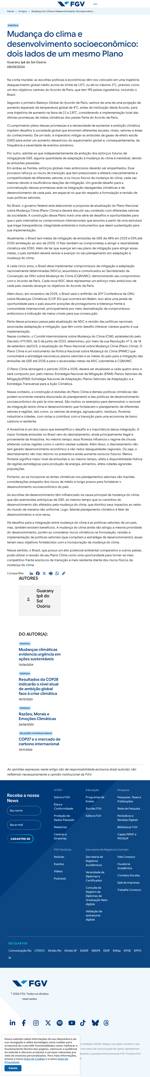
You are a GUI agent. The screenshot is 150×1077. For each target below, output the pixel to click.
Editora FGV (93, 816)
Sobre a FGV (62, 797)
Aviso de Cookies (34, 1059)
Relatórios (60, 827)
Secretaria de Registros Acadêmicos (94, 861)
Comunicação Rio (20, 950)
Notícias (59, 857)
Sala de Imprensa (128, 882)
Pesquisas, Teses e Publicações (129, 799)
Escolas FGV (94, 808)
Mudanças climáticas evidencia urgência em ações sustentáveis (40, 654)
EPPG (137, 950)
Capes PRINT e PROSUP (126, 836)
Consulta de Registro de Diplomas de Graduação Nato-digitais (97, 896)
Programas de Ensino (95, 799)
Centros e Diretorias (60, 836)
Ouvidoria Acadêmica (124, 866)
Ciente (13, 1068)
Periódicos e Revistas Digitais (127, 818)
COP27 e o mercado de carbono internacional (40, 741)
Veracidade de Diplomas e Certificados (95, 876)
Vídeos (58, 871)
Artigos (22, 11)
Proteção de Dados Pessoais (64, 818)
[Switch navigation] (93, 4)
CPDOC (40, 950)
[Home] (72, 4)
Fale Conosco (126, 857)
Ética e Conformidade (63, 806)
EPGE (127, 950)
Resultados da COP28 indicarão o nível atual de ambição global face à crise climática (38, 686)
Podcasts (60, 878)
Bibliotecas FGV (127, 827)
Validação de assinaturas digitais (94, 915)
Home (10, 11)
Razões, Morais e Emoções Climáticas (37, 716)
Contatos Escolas (128, 875)
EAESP (84, 950)
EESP (106, 950)
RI (10, 958)
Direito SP (70, 950)
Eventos (59, 864)
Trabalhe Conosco (129, 890)
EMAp (117, 950)
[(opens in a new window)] (13, 1024)
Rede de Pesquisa (128, 808)
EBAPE (96, 950)
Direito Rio (54, 950)
